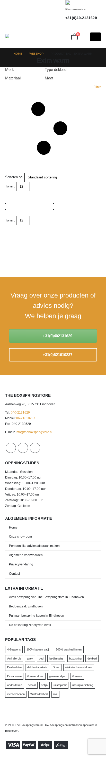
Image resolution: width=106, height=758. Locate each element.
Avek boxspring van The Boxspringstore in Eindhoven (46, 597)
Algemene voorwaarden (26, 555)
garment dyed (57, 676)
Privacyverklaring (21, 564)
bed (41, 658)
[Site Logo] (27, 36)
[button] (63, 37)
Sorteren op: (14, 177)
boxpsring (75, 658)
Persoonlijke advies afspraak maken (34, 545)
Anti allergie (14, 658)
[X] (43, 12)
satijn (44, 685)
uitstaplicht (60, 685)
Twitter (23, 448)
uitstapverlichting (82, 685)
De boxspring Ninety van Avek (30, 625)
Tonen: (10, 186)
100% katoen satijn (38, 649)
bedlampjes (56, 658)
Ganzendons (35, 676)
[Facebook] (34, 12)
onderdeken (14, 685)
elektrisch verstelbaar (78, 667)
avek (30, 658)
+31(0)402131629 (57, 336)
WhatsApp (35, 448)
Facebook (11, 448)
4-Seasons (14, 649)
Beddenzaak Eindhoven (26, 606)
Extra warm (14, 676)
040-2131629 (20, 412)
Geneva (77, 676)
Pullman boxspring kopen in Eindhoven (36, 615)
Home (13, 527)
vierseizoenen (16, 694)
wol (55, 694)
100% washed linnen (69, 649)
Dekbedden (14, 667)
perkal (32, 685)
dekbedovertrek (37, 667)
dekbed (92, 658)
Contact (14, 573)
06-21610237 (25, 418)
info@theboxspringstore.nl (34, 432)
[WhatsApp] (53, 12)
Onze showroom (20, 536)
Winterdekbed (39, 694)
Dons (56, 667)
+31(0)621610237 (57, 354)
